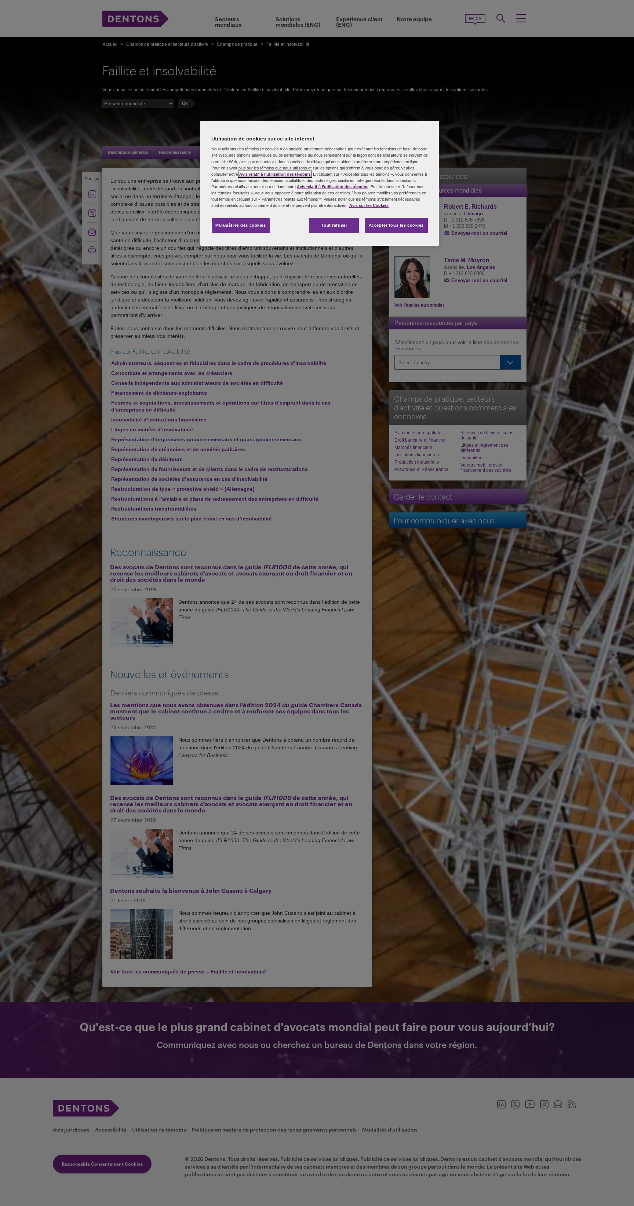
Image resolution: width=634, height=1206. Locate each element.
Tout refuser (334, 225)
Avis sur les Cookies (369, 205)
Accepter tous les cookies (396, 225)
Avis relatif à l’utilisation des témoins (275, 174)
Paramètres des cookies (240, 225)
